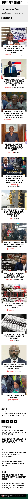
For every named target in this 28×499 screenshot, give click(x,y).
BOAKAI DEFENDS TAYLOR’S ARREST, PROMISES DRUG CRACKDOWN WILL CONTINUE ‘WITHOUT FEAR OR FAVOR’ (14, 180)
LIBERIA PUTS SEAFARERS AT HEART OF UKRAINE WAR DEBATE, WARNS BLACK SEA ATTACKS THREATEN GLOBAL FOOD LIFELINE (14, 115)
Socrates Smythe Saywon (18, 55)
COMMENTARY (11, 310)
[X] (11, 421)
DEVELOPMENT (7, 120)
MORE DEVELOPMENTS (14, 399)
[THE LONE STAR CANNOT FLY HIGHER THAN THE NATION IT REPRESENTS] (14, 294)
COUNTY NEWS (9, 279)
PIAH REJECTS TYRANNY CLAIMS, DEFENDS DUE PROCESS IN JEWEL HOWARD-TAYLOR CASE (14, 245)
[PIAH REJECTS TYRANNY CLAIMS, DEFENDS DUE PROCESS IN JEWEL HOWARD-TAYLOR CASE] (14, 233)
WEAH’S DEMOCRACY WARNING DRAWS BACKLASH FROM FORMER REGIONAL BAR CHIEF (14, 367)
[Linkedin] (7, 421)
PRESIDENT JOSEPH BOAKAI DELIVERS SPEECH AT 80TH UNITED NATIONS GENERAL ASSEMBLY (13, 477)
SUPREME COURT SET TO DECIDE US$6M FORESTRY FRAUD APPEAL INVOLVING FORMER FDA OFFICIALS (14, 213)
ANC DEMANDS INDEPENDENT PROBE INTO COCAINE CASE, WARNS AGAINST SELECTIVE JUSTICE (14, 147)
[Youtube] (15, 421)
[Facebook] (3, 421)
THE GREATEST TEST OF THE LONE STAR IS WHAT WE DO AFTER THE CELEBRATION (14, 336)
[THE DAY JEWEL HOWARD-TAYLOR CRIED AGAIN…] (14, 385)
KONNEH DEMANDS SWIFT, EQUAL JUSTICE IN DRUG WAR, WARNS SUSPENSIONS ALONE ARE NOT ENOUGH (14, 82)
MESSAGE (3, 481)
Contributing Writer (18, 279)
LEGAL (11, 218)
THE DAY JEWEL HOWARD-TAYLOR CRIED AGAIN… (14, 396)
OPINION (11, 340)
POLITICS (11, 152)
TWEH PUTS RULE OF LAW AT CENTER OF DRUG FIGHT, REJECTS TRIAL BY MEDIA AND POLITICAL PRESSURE (14, 50)
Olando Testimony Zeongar (14, 186)
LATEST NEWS (8, 55)
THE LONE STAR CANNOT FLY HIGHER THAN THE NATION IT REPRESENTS (14, 306)
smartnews (17, 152)
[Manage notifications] (3, 496)
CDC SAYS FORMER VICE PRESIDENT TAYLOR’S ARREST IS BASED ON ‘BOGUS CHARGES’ (12, 463)
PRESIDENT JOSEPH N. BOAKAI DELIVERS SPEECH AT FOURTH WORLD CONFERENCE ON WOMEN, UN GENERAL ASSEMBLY (13, 486)
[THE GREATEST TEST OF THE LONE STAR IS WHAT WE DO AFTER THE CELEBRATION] (14, 324)
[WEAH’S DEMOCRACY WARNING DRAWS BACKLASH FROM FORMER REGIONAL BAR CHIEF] (14, 355)
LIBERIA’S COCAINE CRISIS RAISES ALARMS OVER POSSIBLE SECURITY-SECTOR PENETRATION (14, 275)
